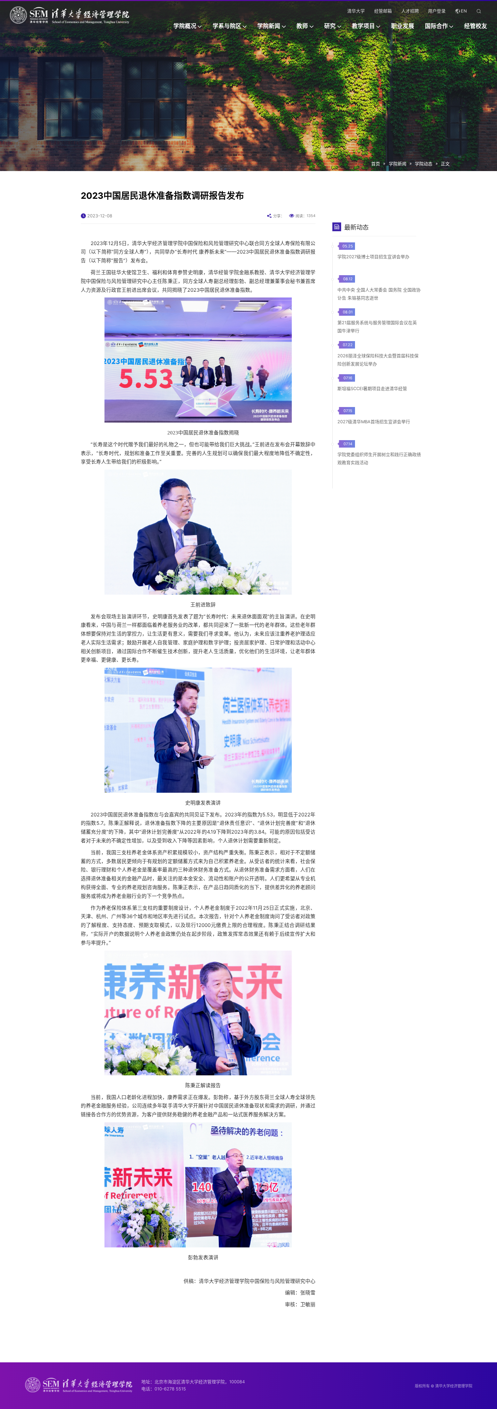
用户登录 (437, 11)
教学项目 (363, 26)
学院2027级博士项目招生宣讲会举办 (373, 256)
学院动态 (423, 163)
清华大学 (356, 11)
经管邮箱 (383, 11)
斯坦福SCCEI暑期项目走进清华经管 (372, 388)
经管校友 (475, 26)
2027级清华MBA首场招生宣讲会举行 (373, 421)
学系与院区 (227, 26)
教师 (302, 26)
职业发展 (402, 26)
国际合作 (436, 26)
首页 (375, 163)
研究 (330, 26)
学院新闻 (268, 26)
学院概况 (184, 26)
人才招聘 (410, 11)
